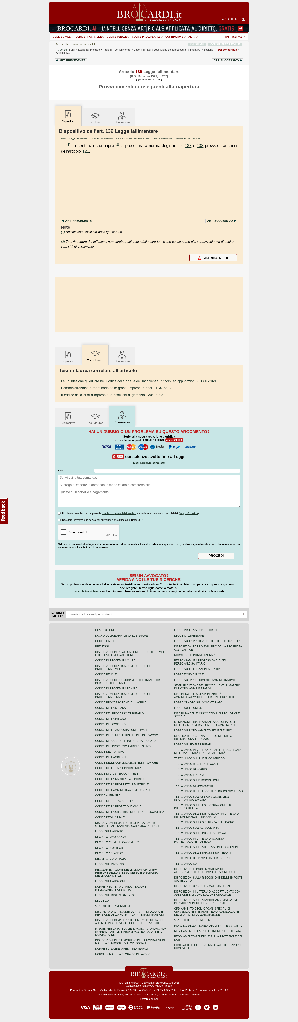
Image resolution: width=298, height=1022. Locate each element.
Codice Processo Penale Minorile (120, 702)
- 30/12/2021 (113, 395)
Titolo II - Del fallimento (102, 138)
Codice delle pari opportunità (118, 768)
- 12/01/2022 (116, 388)
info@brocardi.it (126, 994)
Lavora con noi (149, 999)
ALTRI (191, 36)
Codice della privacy (111, 718)
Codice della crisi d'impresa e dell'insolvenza (129, 811)
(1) (68, 144)
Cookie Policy (168, 994)
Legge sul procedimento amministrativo (204, 680)
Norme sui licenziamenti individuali (121, 948)
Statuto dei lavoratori (112, 906)
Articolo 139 (63, 52)
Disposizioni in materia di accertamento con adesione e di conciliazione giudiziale (207, 893)
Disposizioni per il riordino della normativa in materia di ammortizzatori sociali (130, 942)
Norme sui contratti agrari (194, 655)
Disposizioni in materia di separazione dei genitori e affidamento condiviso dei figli (127, 824)
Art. (72, 60)
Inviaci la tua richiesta (87, 591)
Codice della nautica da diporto (119, 779)
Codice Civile (62, 36)
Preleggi (102, 646)
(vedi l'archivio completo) (149, 462)
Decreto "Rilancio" (109, 853)
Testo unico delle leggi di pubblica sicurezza (208, 791)
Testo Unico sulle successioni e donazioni (206, 847)
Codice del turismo (109, 751)
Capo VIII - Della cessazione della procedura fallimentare (144, 138)
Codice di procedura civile (115, 660)
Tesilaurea (95, 122)
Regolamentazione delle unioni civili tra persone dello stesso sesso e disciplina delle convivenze (126, 872)
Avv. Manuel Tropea (161, 985)
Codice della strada (110, 708)
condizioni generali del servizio (119, 513)
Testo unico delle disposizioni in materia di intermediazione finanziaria (206, 815)
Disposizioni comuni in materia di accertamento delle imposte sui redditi (204, 871)
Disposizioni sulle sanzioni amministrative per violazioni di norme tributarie (206, 902)
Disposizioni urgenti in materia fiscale (203, 886)
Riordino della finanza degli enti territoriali (208, 925)
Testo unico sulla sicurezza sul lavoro (204, 822)
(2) (117, 144)
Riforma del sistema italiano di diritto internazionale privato (203, 737)
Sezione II (220, 49)
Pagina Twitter (207, 1006)
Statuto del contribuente (193, 920)
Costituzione (174, 36)
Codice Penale (117, 36)
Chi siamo (183, 994)
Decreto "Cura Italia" (111, 858)
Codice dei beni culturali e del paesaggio (126, 735)
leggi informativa (189, 513)
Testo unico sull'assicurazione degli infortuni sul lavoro (202, 798)
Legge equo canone (189, 674)
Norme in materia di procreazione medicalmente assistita (120, 888)
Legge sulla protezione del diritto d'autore (207, 641)
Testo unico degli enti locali (196, 763)
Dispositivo (68, 361)
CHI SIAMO (197, 44)
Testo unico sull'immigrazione (197, 780)
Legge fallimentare (89, 49)
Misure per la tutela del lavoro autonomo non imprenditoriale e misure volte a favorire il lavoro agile (130, 931)
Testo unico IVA (185, 863)
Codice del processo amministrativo (123, 746)
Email (61, 470)
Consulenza (122, 122)
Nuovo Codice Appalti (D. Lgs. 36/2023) (122, 635)
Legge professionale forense (197, 630)
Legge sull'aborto (109, 831)
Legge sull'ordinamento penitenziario (203, 730)
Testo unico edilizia (189, 774)
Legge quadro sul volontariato (198, 702)
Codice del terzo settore (114, 801)
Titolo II (116, 49)
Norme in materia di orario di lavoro (122, 954)
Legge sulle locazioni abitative (198, 669)
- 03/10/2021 (139, 381)
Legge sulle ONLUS (188, 708)
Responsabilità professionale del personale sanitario (200, 662)
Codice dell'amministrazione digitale (123, 790)
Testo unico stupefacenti (193, 785)
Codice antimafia (107, 795)
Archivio (195, 994)
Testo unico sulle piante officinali (200, 833)
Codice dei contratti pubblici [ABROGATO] (126, 740)
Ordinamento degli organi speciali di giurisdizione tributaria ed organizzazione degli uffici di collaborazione (206, 911)
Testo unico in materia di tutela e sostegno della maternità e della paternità (207, 751)
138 (200, 145)
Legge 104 (102, 900)
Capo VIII (167, 49)
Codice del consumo (110, 724)
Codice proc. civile (89, 36)
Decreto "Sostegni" (110, 847)
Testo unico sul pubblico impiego (199, 758)
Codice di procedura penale (116, 688)
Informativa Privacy (147, 994)
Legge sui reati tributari (193, 744)
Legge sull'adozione (110, 881)
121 (85, 151)
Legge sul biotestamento (114, 895)
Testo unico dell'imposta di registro (202, 858)
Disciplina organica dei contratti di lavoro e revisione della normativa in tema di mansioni (129, 913)
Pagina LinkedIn (215, 1006)
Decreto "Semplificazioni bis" (117, 842)
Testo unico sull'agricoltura (196, 827)
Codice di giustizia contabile (116, 773)
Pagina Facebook (198, 1006)
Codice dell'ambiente (111, 757)
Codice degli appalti (110, 817)
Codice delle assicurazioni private (121, 729)
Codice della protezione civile (118, 806)
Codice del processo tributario (119, 713)
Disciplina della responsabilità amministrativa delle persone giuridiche (205, 695)
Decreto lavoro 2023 (110, 836)
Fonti (72, 49)
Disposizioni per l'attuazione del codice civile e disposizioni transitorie (130, 654)
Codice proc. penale (146, 36)
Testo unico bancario (190, 769)
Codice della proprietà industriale (122, 784)
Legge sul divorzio (109, 864)
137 (188, 145)
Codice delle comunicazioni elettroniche (126, 762)
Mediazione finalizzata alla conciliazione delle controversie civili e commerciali (205, 723)
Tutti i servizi (233, 36)
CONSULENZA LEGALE (225, 44)
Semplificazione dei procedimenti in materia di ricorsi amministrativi (207, 687)
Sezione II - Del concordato (188, 138)
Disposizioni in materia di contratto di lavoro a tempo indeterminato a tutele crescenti (129, 922)
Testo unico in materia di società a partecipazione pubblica (200, 840)
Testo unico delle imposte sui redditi (202, 852)
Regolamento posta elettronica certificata (207, 931)
